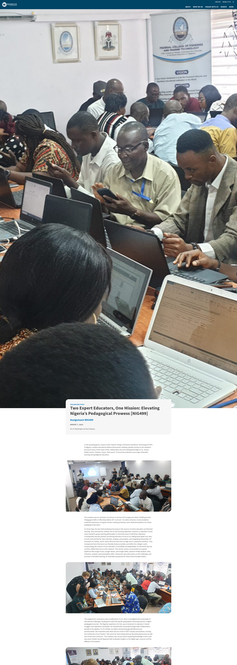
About (188, 7)
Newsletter (227, 2)
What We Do (198, 7)
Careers (218, 2)
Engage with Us (211, 7)
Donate (224, 7)
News (231, 7)
